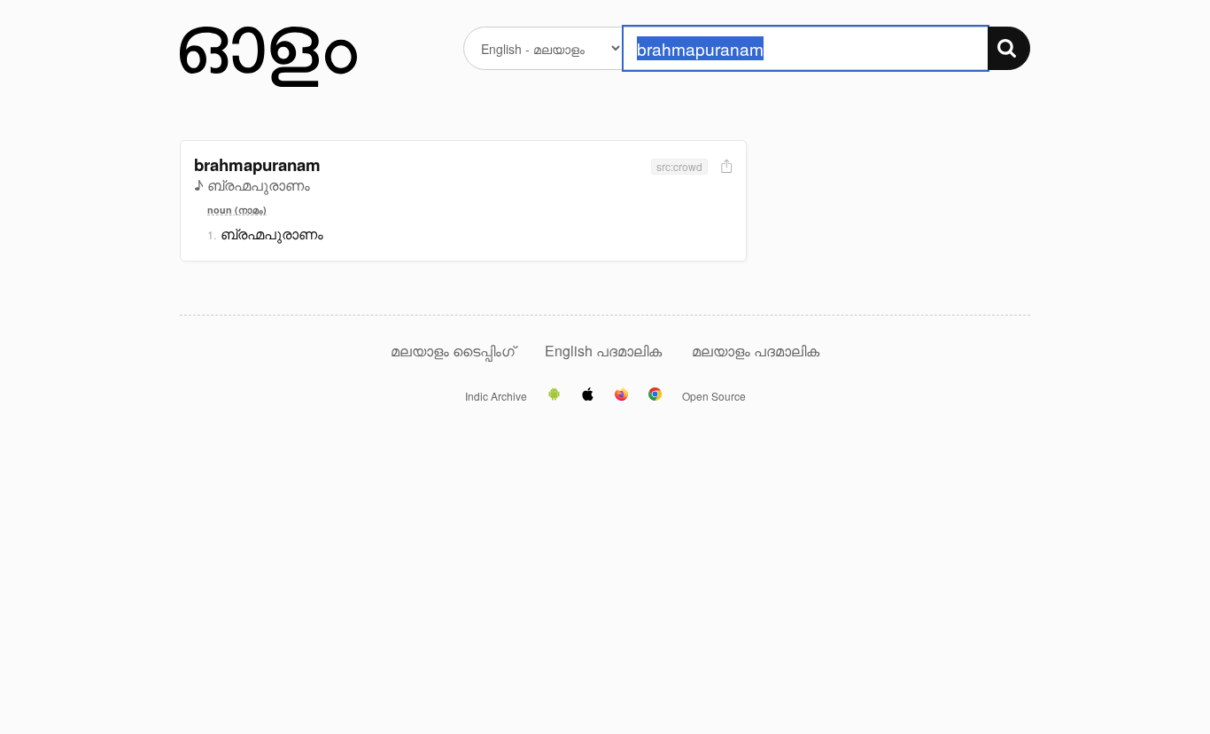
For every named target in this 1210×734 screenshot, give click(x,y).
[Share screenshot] (725, 167)
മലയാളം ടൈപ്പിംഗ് (453, 350)
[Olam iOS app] (587, 395)
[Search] (1009, 48)
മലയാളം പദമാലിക (755, 350)
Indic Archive (496, 396)
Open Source (714, 396)
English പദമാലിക (605, 350)
